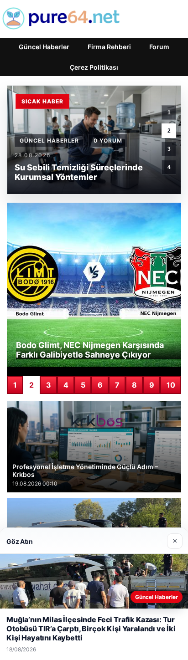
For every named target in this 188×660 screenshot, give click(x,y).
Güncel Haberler (44, 47)
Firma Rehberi (109, 47)
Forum (159, 47)
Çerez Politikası (94, 67)
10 (171, 384)
